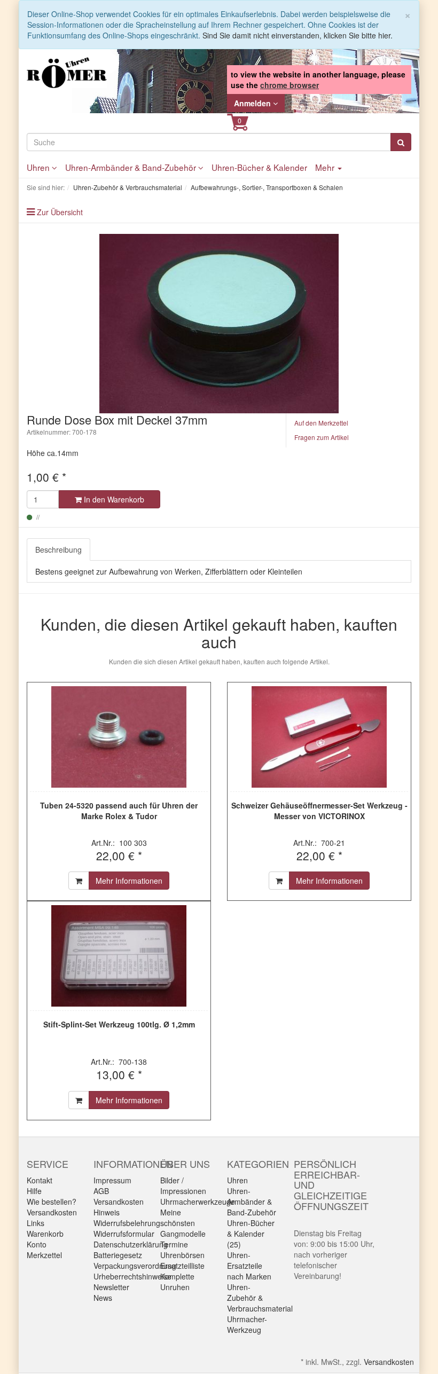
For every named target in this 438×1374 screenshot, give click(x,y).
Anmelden (253, 103)
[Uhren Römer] (67, 72)
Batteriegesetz (117, 1255)
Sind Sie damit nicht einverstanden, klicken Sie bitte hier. (297, 35)
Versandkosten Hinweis (118, 1207)
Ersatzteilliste (182, 1265)
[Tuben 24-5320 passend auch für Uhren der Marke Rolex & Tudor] (119, 736)
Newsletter (111, 1287)
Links (35, 1223)
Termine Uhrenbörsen (182, 1249)
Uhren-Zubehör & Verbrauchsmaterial (260, 1298)
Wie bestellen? (51, 1201)
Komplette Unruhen (177, 1281)
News (102, 1297)
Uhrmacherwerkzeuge (197, 1201)
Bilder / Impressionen (183, 1185)
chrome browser (289, 85)
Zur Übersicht (60, 212)
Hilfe (34, 1190)
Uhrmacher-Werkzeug (247, 1324)
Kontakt (39, 1180)
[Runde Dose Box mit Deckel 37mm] (219, 323)
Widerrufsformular (123, 1233)
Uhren (39, 167)
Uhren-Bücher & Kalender (259, 167)
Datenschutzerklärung (130, 1244)
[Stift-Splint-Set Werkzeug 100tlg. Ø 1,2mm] (119, 955)
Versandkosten (52, 1212)
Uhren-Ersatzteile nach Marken (249, 1266)
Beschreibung (58, 549)
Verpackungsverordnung (134, 1265)
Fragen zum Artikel (321, 437)
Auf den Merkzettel (321, 422)
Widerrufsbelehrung (126, 1223)
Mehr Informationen (129, 880)
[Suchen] (400, 142)
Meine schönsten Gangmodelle (183, 1223)
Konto (36, 1244)
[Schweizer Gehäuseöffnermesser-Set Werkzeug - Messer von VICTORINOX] (319, 736)
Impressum (112, 1180)
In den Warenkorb (113, 499)
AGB (101, 1190)
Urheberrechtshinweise (132, 1276)
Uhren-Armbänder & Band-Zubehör (131, 167)
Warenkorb (45, 1233)
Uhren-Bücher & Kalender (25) (251, 1234)
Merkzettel (44, 1255)
